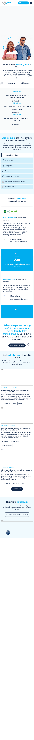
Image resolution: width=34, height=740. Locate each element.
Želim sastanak (23, 3)
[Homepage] (6, 3)
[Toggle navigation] (31, 3)
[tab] (17, 155)
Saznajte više (17, 489)
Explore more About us (17, 345)
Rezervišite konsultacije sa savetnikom (17, 514)
